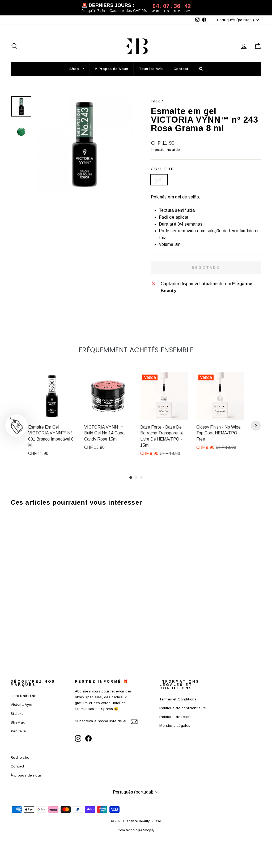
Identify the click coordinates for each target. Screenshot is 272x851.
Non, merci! (170, 492)
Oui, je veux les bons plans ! (170, 466)
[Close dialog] (232, 362)
